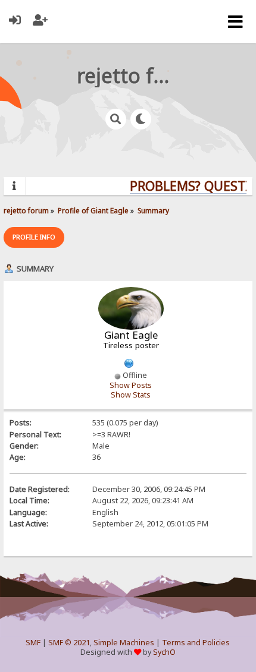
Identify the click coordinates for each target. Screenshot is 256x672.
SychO (164, 652)
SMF (33, 643)
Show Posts (131, 385)
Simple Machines (123, 643)
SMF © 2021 (69, 643)
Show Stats (131, 395)
